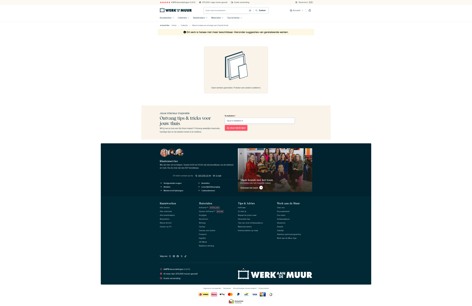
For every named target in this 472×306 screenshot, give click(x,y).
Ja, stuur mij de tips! (236, 128)
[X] (181, 256)
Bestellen (205, 183)
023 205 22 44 (204, 175)
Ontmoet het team (249, 187)
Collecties (182, 18)
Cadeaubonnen (208, 190)
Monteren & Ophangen (173, 190)
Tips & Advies (233, 18)
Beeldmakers (199, 18)
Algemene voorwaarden (212, 288)
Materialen (216, 18)
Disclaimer (227, 288)
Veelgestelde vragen (173, 183)
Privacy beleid (263, 288)
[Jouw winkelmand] (309, 10)
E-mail (218, 175)
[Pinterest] (174, 256)
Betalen (167, 187)
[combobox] (226, 10)
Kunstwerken (165, 18)
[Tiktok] (185, 256)
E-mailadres (230, 116)
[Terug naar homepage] (176, 10)
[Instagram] (170, 256)
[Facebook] (177, 256)
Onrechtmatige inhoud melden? (245, 288)
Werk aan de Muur (288, 203)
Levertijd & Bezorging (210, 187)
